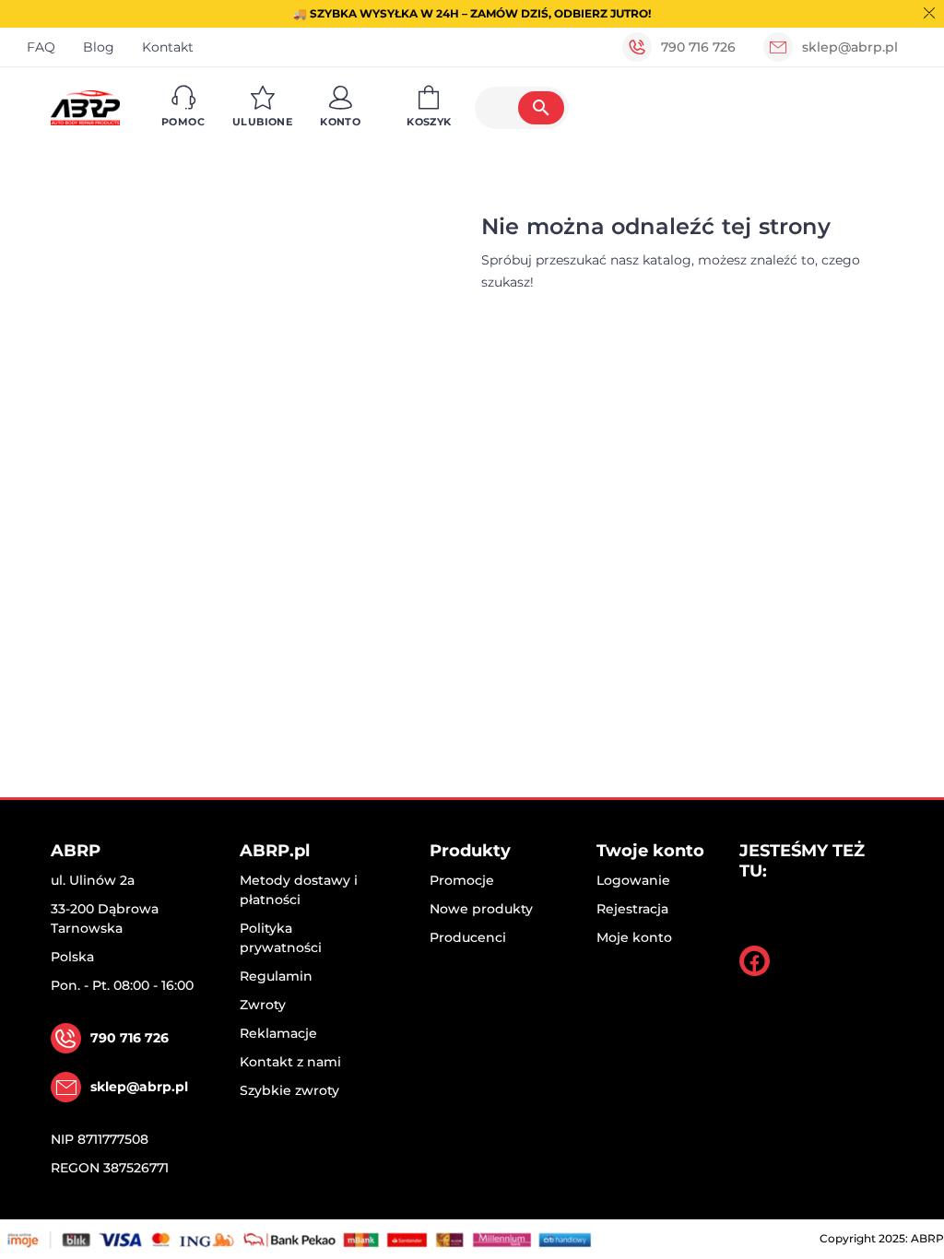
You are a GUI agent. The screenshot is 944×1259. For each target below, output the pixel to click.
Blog (98, 47)
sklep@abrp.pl (850, 47)
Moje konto (634, 937)
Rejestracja (632, 908)
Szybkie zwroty (289, 1090)
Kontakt (168, 47)
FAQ (41, 47)
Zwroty (263, 1004)
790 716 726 (698, 47)
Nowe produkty (481, 908)
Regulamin (276, 976)
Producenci (468, 937)
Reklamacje (278, 1033)
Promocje (462, 880)
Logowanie (633, 880)
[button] (183, 108)
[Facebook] (754, 961)
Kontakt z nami (290, 1061)
